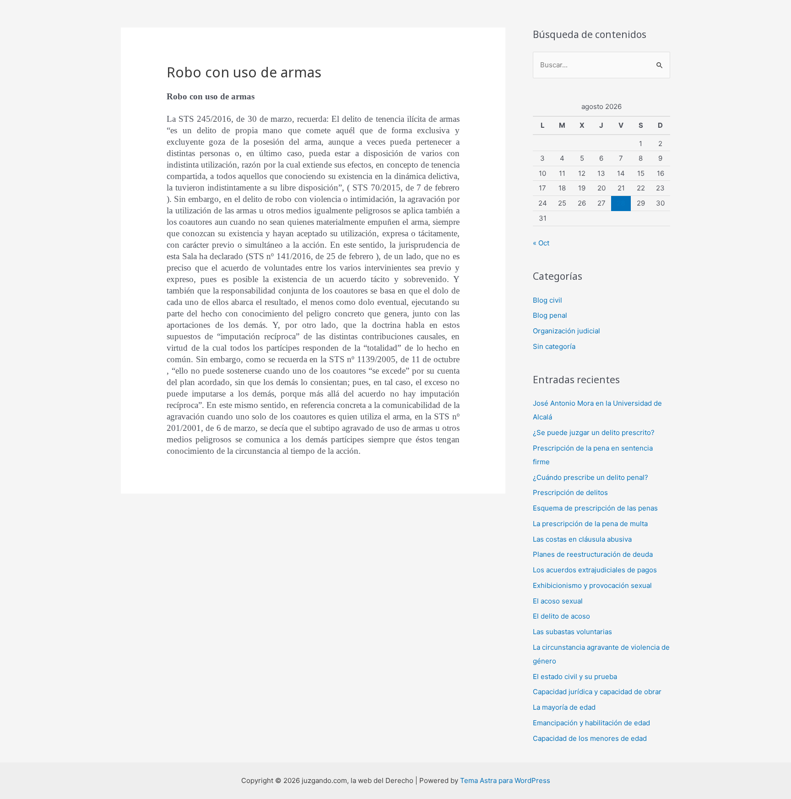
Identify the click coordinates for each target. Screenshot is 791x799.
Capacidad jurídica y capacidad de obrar (597, 691)
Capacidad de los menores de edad (590, 738)
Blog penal (550, 315)
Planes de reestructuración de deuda (593, 554)
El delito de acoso (561, 616)
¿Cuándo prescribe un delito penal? (590, 477)
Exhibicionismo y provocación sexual (592, 585)
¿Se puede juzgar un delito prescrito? (594, 432)
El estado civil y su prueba (575, 676)
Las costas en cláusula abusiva (582, 539)
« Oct (541, 243)
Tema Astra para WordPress (505, 780)
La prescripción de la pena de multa (590, 523)
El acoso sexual (558, 601)
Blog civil (547, 300)
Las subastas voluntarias (572, 631)
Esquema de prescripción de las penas (595, 508)
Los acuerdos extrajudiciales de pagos (595, 569)
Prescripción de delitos (570, 492)
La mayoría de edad (564, 707)
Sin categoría (554, 346)
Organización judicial (566, 330)
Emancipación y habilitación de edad (591, 722)
